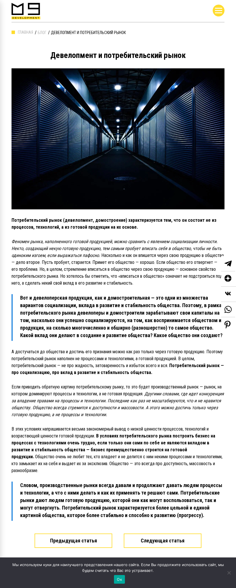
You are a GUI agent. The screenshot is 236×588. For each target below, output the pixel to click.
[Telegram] (228, 263)
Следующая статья (162, 541)
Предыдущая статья (73, 541)
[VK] (228, 294)
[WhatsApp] (228, 309)
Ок (119, 579)
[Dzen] (228, 279)
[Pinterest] (227, 324)
